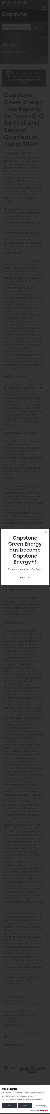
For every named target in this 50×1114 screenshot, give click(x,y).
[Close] (46, 532)
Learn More (25, 577)
